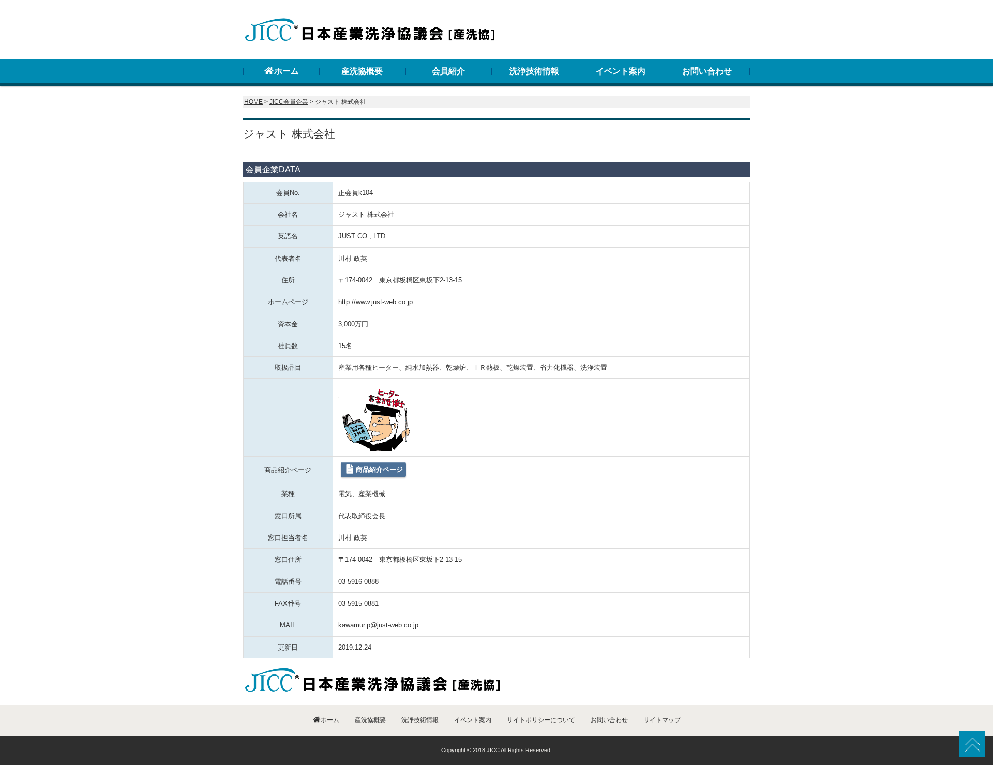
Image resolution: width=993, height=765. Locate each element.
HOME (253, 102)
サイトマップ (662, 720)
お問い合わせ (707, 71)
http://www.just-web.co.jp (375, 302)
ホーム (286, 71)
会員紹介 (448, 71)
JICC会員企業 (288, 102)
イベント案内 (620, 71)
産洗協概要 (362, 71)
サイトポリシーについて (541, 720)
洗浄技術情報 (534, 71)
